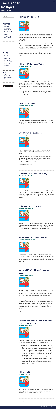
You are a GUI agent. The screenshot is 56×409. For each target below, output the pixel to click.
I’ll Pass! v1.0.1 (25, 372)
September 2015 (8, 62)
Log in (5, 74)
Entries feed (7, 75)
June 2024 (6, 53)
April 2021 (6, 55)
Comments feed (8, 77)
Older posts (22, 400)
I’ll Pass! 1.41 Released (29, 17)
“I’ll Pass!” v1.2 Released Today (33, 173)
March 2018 (7, 58)
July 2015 (6, 65)
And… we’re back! (27, 103)
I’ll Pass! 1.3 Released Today (31, 64)
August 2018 (7, 57)
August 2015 (7, 63)
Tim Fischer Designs (10, 5)
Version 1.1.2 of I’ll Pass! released (33, 237)
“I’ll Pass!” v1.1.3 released (30, 206)
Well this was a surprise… (30, 133)
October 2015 (7, 60)
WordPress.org (7, 78)
